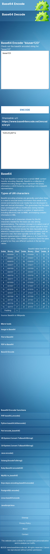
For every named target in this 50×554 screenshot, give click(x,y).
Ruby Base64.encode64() (12, 468)
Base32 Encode (7, 352)
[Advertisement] (25, 31)
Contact (25, 534)
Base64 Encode (13, 4)
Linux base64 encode (10, 498)
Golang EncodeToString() (11, 461)
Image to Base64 (8, 329)
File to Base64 (7, 337)
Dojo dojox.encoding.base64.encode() (17, 483)
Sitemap (25, 518)
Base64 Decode (13, 14)
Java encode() (7, 453)
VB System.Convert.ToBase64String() (17, 438)
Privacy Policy (25, 523)
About (25, 529)
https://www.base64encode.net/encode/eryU (24, 123)
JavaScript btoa (7, 505)
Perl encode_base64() (10, 431)
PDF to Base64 (7, 344)
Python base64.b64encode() (13, 423)
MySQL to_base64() (9, 475)
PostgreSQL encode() (10, 490)
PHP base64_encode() (10, 416)
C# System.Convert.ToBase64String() (17, 446)
